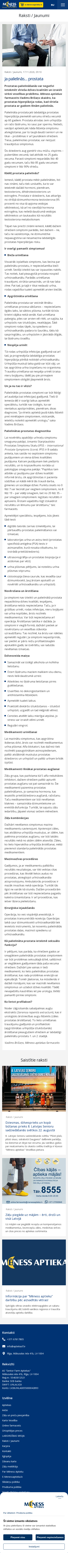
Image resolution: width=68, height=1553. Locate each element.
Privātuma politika (11, 1487)
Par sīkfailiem (9, 1513)
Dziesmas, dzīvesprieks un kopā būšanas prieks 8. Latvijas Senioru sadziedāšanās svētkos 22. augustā (30, 1126)
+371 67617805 (15, 1339)
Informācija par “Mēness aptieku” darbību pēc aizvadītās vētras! (29, 1298)
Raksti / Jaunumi (14, 1117)
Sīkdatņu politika (11, 1481)
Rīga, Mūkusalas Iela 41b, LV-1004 (25, 1353)
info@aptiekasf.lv (16, 1346)
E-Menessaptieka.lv (12, 1476)
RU (52, 4)
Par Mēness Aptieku (12, 1471)
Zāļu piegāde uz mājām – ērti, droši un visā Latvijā (32, 1217)
